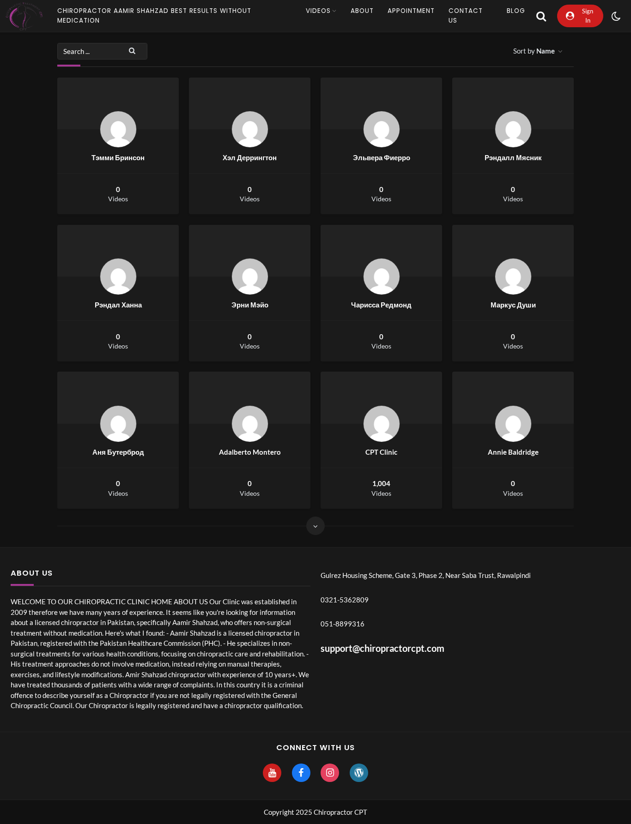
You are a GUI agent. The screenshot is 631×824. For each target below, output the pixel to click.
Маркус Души (513, 305)
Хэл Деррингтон (250, 157)
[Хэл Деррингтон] (249, 129)
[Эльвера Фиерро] (381, 129)
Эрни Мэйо (249, 305)
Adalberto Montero (250, 452)
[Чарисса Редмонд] (381, 276)
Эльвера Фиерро (381, 157)
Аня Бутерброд (118, 452)
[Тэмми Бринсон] (118, 129)
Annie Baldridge (513, 452)
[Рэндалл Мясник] (513, 129)
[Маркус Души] (513, 276)
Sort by (534, 51)
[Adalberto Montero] (249, 423)
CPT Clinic (381, 452)
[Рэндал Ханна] (118, 276)
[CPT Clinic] (381, 423)
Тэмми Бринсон (118, 157)
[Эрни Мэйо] (249, 276)
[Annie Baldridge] (513, 423)
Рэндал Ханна (118, 305)
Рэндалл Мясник (513, 157)
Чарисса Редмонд (381, 305)
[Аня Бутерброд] (118, 423)
